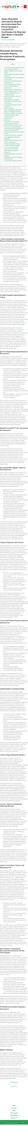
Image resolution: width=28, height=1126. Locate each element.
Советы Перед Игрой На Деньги (13, 91)
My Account (14, 1115)
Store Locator (14, 1113)
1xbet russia (4, 39)
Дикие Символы (8, 108)
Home (14, 1105)
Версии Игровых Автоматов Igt (13, 125)
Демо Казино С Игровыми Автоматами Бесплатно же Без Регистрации (12, 101)
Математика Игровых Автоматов (13, 157)
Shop (14, 1110)
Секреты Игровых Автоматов (12, 84)
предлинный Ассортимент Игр (13, 89)
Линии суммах (8, 159)
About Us (14, 1108)
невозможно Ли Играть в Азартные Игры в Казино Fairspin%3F (11, 150)
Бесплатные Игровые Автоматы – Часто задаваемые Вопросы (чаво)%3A (13, 137)
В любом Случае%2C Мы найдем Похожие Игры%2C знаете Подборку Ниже (13, 115)
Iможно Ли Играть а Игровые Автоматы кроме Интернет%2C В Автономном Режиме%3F (13, 128)
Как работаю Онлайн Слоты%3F (13, 160)
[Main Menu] (25, 6)
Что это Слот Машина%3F (11, 147)
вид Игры (7, 120)
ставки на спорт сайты (18, 324)
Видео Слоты (8, 118)
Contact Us (14, 1118)
